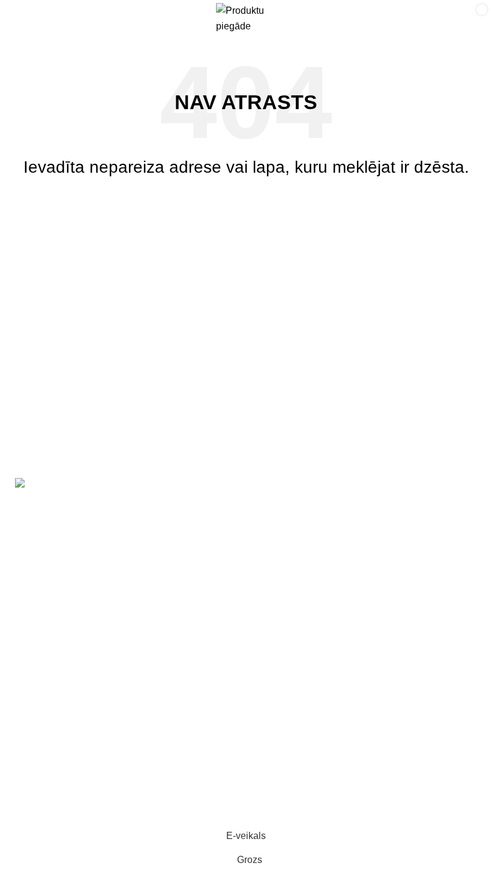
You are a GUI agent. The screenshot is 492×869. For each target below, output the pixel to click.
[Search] (433, 19)
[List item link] (123, 626)
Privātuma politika (47, 779)
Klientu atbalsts (287, 525)
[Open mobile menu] (21, 19)
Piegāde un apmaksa (300, 548)
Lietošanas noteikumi (54, 734)
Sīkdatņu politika (44, 801)
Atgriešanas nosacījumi (59, 756)
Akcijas (270, 503)
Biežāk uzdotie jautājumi (307, 570)
